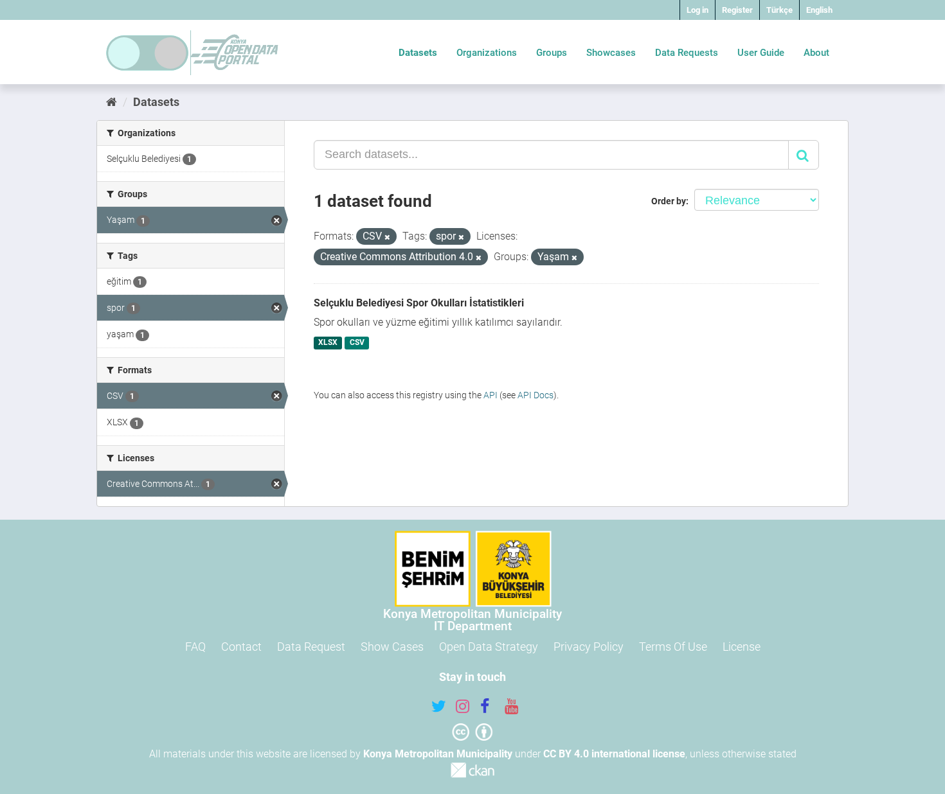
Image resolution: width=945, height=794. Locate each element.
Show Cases (392, 646)
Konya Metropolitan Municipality (437, 754)
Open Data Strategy (488, 646)
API (490, 395)
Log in (697, 10)
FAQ (195, 646)
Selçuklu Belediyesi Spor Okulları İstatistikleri (419, 303)
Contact (241, 646)
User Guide (760, 52)
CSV (357, 343)
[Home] (111, 102)
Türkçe (779, 10)
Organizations (486, 52)
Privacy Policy (589, 646)
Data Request (311, 646)
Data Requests (686, 52)
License (741, 646)
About (816, 52)
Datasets (418, 52)
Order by (668, 201)
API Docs (536, 395)
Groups (551, 52)
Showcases (611, 52)
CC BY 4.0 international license (614, 754)
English (819, 10)
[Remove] (387, 237)
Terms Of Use (673, 646)
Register (737, 10)
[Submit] (803, 155)
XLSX (328, 343)
